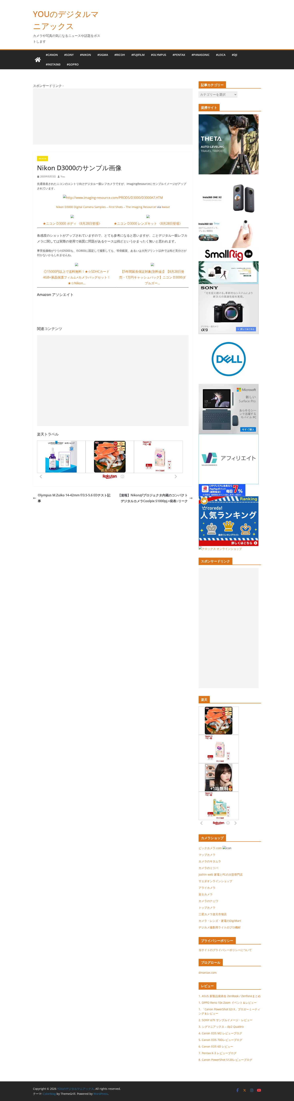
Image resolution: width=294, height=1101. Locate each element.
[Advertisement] (113, 116)
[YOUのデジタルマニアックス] (38, 59)
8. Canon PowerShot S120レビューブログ (225, 1060)
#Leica (220, 55)
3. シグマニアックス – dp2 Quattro (221, 1027)
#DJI (234, 55)
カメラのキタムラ (210, 861)
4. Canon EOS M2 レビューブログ (220, 1033)
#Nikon (85, 55)
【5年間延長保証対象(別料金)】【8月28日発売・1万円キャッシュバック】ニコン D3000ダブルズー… (152, 277)
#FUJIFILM (138, 55)
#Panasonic (201, 55)
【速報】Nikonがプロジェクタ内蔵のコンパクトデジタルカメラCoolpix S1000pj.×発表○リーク (153, 498)
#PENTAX (179, 55)
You (63, 176)
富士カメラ (206, 894)
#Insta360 (53, 64)
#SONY (69, 55)
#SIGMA (102, 55)
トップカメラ (208, 907)
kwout (166, 207)
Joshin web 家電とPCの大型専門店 (221, 874)
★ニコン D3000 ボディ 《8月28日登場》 (72, 223)
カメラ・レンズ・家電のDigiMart (220, 921)
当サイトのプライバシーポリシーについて (225, 950)
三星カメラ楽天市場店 (213, 914)
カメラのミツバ (208, 868)
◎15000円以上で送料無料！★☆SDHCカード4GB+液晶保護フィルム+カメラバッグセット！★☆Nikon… (76, 277)
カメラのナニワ (208, 901)
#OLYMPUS (158, 55)
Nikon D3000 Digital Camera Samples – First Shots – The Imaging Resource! (106, 207)
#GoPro (73, 64)
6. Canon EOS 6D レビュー (216, 1046)
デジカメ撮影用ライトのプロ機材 (220, 927)
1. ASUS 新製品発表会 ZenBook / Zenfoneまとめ (230, 996)
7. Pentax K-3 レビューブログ (217, 1053)
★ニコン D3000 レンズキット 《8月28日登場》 (148, 223)
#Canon (52, 55)
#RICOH (119, 55)
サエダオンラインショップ (215, 881)
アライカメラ (207, 888)
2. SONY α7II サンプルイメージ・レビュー (225, 1020)
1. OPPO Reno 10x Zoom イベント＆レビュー (228, 1002)
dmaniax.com (208, 972)
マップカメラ (207, 855)
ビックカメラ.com (210, 848)
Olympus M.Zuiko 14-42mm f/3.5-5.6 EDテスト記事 (74, 498)
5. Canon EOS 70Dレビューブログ (220, 1040)
